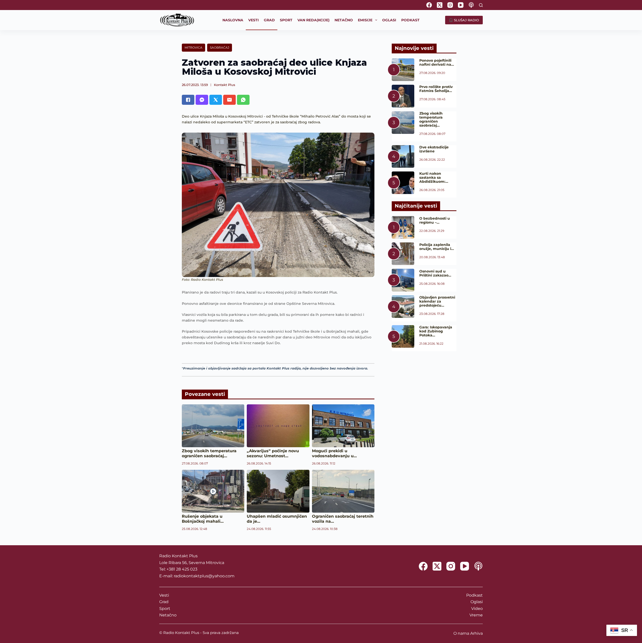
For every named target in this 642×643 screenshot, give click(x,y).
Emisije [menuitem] (365, 20)
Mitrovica (193, 47)
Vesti (164, 595)
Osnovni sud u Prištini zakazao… (435, 273)
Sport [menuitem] (286, 20)
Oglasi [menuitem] (389, 20)
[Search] (481, 5)
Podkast (474, 595)
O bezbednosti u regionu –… (434, 220)
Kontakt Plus (224, 85)
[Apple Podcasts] (471, 5)
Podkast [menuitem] (410, 20)
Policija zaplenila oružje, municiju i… (436, 246)
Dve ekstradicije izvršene (434, 149)
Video (477, 608)
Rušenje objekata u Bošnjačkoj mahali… (203, 519)
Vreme (476, 615)
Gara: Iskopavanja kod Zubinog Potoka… (435, 331)
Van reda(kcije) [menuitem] (313, 20)
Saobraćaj (219, 47)
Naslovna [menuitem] (232, 20)
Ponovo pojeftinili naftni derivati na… (436, 62)
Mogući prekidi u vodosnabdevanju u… (334, 453)
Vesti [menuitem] (253, 20)
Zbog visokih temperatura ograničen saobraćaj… (209, 453)
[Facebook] (429, 5)
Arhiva (476, 633)
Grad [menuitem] (269, 20)
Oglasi (476, 601)
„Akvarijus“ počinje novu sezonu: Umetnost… (273, 453)
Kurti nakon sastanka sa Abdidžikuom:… (433, 177)
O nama (461, 633)
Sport (164, 608)
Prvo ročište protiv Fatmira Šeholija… (436, 88)
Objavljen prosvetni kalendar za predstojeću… (437, 301)
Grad (164, 601)
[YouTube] (460, 5)
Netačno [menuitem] (344, 20)
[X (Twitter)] (439, 5)
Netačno (168, 615)
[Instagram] (450, 5)
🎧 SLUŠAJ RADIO (464, 20)
